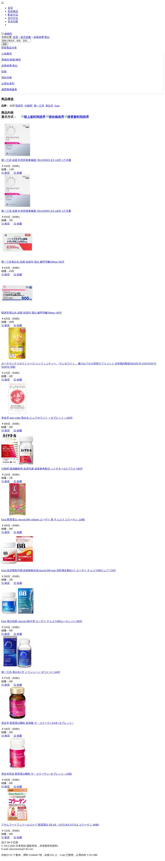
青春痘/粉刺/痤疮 (11, 59)
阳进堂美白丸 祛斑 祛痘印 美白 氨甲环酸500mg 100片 (31, 312)
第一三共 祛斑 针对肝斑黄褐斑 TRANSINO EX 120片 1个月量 (36, 160)
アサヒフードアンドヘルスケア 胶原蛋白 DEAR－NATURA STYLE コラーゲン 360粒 (50, 824)
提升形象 (26, 37)
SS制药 (28, 105)
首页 (10, 8)
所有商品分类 (9, 47)
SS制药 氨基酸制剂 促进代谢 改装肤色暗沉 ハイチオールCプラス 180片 (42, 468)
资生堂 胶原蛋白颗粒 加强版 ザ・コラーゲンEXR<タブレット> (37, 723)
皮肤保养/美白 (42, 37)
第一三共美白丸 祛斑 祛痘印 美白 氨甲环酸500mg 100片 (32, 261)
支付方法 (13, 18)
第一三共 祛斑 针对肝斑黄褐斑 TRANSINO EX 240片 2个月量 (36, 211)
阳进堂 (19, 105)
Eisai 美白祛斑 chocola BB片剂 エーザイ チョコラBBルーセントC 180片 (41, 621)
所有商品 (13, 11)
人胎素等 (6, 53)
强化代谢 (6, 77)
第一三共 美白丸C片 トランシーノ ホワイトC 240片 (30, 672)
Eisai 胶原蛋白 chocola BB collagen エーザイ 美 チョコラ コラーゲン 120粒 (43, 519)
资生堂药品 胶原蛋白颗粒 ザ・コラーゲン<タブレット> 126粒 (36, 773)
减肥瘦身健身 (9, 89)
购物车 (8, 33)
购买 (7, 172)
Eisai (56, 105)
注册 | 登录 (7, 30)
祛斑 (4, 71)
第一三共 (39, 105)
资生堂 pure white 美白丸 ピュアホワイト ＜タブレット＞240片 (37, 417)
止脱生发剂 (7, 83)
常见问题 (13, 21)
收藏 (19, 172)
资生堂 (49, 105)
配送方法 (13, 14)
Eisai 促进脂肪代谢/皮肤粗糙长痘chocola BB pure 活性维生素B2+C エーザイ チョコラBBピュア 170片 (58, 570)
